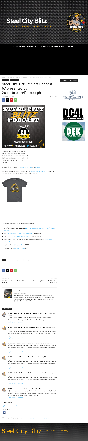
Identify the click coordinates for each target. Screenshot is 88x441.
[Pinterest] (11, 100)
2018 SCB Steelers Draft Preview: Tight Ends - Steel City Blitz (26, 327)
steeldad (5, 96)
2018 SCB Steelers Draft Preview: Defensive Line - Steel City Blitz (28, 373)
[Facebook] (3, 100)
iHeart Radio (28, 167)
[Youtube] (30, 301)
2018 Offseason (10, 77)
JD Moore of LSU (19, 245)
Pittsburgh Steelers (18, 260)
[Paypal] (21, 301)
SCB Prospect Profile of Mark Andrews (19, 236)
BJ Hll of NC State (19, 248)
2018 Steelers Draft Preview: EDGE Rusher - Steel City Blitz (26, 343)
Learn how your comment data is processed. (36, 418)
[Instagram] (18, 301)
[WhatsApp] (15, 100)
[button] (4, 413)
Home (3, 77)
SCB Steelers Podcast (14, 79)
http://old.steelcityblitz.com (20, 293)
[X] (7, 100)
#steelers (9, 260)
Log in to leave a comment (15, 322)
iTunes (22, 167)
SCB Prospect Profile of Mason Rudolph (20, 233)
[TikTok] (24, 301)
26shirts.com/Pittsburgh (37, 171)
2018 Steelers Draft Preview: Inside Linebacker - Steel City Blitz (27, 357)
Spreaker (37, 167)
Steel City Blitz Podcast (30, 260)
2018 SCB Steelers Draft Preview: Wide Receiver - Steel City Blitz (27, 313)
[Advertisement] (44, 62)
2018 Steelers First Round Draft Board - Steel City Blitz (24, 389)
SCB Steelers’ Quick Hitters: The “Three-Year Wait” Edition (44, 282)
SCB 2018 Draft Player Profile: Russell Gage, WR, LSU (14, 282)
